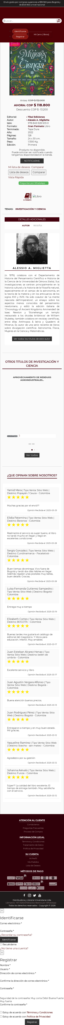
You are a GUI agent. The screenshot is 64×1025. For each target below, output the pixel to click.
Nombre (5, 965)
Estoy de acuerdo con (27, 1012)
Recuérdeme (9, 944)
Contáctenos (33, 824)
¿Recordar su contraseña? (16, 934)
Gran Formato (36, 126)
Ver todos (32, 455)
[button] (32, 449)
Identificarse (20, 31)
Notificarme (32, 161)
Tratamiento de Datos (33, 845)
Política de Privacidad (33, 848)
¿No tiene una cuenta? (14, 948)
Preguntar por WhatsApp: (33, 183)
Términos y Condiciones (33, 841)
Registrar (20, 36)
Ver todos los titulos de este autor (32, 338)
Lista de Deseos (33, 865)
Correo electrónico (11, 923)
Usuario (5, 969)
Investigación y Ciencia (30, 209)
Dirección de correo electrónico (18, 973)
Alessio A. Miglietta (38, 120)
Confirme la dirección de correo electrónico (24, 980)
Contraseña (7, 931)
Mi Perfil (33, 858)
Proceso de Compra (33, 831)
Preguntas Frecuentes (33, 828)
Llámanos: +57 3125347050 (18, 903)
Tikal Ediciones (36, 117)
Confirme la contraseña (13, 1004)
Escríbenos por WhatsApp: (44, 903)
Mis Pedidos (33, 862)
